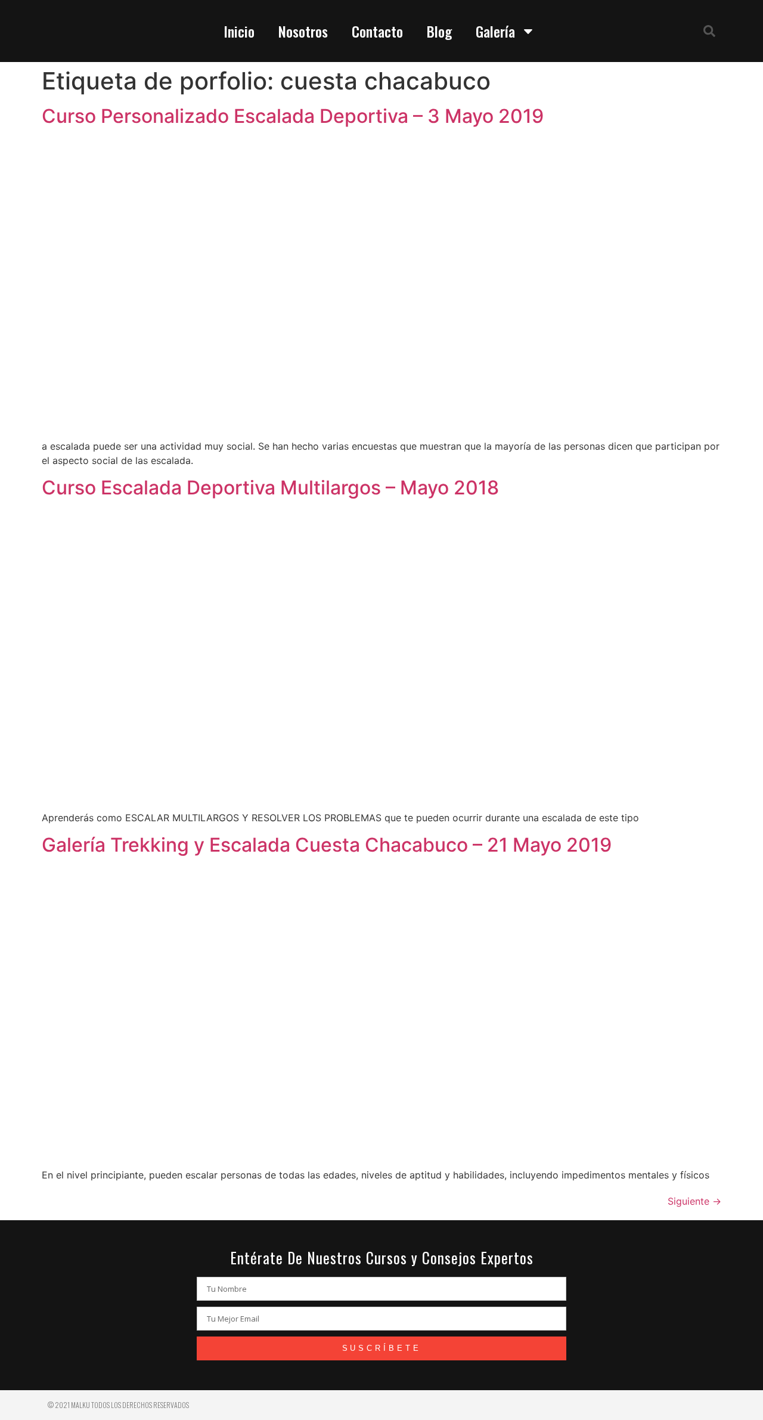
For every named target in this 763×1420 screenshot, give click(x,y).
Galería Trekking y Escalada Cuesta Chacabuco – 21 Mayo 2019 (327, 844)
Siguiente (694, 1201)
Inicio (239, 31)
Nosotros (303, 31)
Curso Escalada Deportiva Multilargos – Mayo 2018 (270, 487)
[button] (709, 31)
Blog (439, 31)
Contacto (377, 31)
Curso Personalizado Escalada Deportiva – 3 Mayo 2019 (293, 116)
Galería (495, 31)
